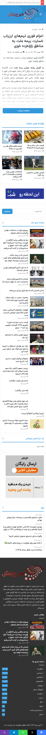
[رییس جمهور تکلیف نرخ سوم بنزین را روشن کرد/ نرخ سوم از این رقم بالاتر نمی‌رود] (37, 371)
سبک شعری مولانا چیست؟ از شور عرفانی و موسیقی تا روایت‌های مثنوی (15, 423)
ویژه (41, 706)
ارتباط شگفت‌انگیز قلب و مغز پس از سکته (12, 147)
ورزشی (40, 685)
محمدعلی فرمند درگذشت (18, 381)
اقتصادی (39, 681)
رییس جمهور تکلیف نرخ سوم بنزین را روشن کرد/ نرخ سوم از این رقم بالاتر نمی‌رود (15, 371)
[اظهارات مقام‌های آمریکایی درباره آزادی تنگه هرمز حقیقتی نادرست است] (37, 313)
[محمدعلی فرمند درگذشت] (37, 384)
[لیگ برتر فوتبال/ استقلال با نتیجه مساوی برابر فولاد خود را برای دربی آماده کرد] (37, 349)
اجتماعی (40, 677)
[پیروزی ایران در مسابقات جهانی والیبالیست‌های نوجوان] (37, 233)
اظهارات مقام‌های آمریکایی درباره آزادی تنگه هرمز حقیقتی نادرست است (15, 313)
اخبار (41, 714)
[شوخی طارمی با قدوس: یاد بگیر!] (34, 163)
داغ (41, 702)
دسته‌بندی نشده (36, 710)
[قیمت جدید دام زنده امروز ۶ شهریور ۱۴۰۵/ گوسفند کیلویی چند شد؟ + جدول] (37, 326)
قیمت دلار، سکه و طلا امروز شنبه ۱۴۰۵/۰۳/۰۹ (35, 146)
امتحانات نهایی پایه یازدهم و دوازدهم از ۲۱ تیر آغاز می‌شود (12, 174)
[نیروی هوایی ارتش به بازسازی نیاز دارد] (37, 338)
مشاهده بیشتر (24, 110)
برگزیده (34, 29)
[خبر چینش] (23, 14)
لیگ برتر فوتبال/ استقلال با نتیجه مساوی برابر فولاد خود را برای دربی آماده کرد (15, 349)
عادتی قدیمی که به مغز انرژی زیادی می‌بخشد (26, 290)
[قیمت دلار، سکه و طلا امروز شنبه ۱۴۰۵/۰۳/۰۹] (34, 136)
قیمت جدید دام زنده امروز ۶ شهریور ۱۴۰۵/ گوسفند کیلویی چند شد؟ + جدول (16, 325)
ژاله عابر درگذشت (21, 390)
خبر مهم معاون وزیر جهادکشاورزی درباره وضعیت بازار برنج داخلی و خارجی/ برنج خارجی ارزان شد (15, 404)
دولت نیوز (40, 446)
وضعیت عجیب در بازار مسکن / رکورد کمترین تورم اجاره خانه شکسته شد (16, 300)
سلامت (40, 694)
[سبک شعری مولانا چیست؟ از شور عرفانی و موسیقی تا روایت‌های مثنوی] (37, 424)
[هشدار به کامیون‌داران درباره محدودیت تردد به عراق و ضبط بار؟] (37, 283)
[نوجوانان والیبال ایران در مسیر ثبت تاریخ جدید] (37, 361)
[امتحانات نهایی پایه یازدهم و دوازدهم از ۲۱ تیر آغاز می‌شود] (12, 162)
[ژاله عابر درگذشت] (37, 393)
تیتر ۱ (40, 698)
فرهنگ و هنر (38, 689)
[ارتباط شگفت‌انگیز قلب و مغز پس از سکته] (12, 137)
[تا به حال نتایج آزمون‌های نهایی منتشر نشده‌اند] (37, 271)
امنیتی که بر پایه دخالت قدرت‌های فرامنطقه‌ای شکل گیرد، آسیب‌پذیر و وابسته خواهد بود (15, 258)
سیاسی (40, 673)
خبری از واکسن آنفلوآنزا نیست (32, 413)
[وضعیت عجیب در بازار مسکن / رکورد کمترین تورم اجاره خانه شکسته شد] (37, 301)
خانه (40, 29)
